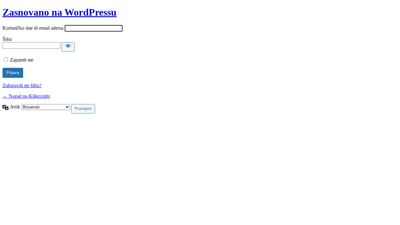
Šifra (7, 39)
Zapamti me (21, 59)
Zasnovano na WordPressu (59, 12)
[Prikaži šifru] (68, 47)
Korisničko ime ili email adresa (32, 28)
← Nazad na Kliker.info (26, 96)
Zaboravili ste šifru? (22, 85)
